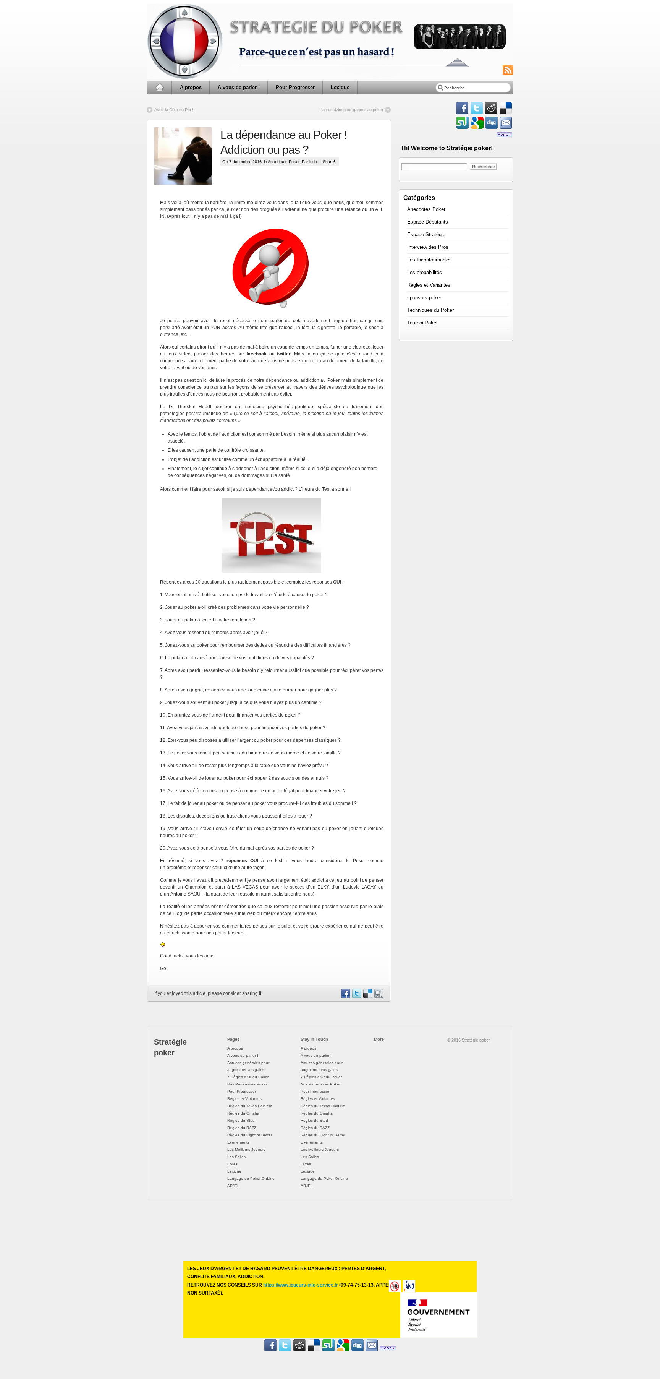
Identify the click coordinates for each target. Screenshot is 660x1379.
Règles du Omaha (243, 1113)
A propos (191, 87)
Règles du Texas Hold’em (249, 1106)
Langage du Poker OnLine (251, 1178)
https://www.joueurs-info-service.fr (300, 1285)
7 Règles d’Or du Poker (248, 1077)
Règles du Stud (241, 1120)
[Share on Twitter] (356, 996)
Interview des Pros (427, 247)
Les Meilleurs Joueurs (246, 1149)
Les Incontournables (429, 260)
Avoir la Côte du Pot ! (173, 109)
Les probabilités (424, 272)
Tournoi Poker (422, 323)
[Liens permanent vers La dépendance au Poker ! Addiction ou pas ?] (187, 156)
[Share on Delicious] (367, 996)
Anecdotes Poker (283, 161)
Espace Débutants (427, 222)
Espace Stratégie (426, 234)
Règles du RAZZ (241, 1128)
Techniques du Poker (430, 310)
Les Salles (236, 1157)
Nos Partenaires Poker (247, 1084)
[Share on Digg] (378, 996)
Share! (329, 161)
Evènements (238, 1142)
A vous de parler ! (239, 87)
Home (159, 87)
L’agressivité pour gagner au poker (351, 109)
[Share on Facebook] (345, 996)
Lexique (340, 87)
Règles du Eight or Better (249, 1135)
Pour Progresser (295, 87)
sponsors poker (424, 297)
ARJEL (233, 1186)
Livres (232, 1164)
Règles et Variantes (428, 285)
